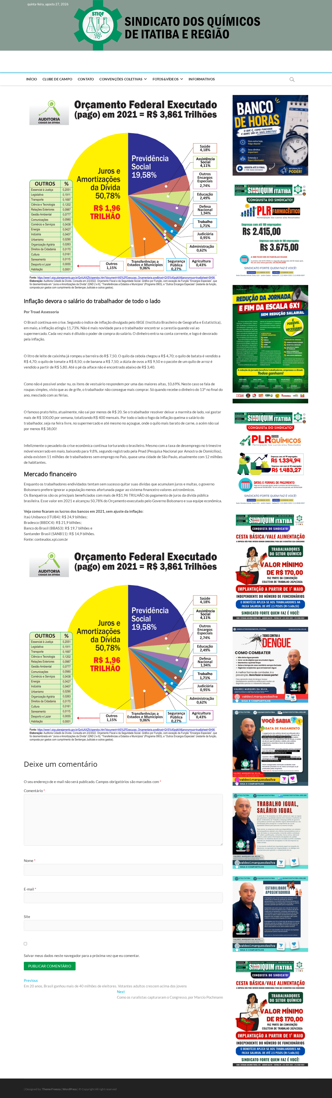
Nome (29, 860)
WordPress (69, 1089)
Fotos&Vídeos (166, 79)
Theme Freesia (51, 1089)
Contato (86, 79)
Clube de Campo (57, 79)
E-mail (30, 889)
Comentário (34, 790)
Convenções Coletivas (120, 79)
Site (27, 916)
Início (31, 79)
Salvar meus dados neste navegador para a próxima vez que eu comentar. (82, 955)
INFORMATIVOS (202, 79)
